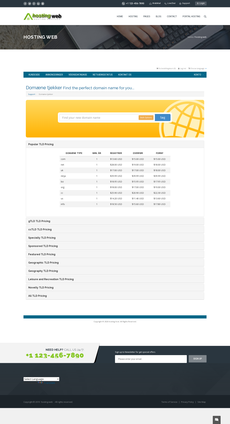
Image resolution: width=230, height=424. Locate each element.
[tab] (115, 144)
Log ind (182, 68)
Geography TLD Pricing (43, 270)
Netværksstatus (103, 74)
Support (186, 3)
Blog (158, 16)
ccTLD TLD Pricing (40, 229)
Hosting (133, 16)
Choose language (197, 68)
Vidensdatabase (78, 74)
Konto (198, 74)
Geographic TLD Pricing (43, 262)
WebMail (156, 3)
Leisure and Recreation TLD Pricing (51, 279)
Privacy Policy (187, 402)
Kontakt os (124, 74)
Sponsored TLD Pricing (43, 246)
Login (202, 3)
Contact (172, 16)
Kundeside (34, 74)
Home (120, 16)
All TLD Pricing (37, 295)
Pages (146, 16)
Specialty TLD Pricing (42, 237)
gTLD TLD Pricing (39, 221)
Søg (162, 117)
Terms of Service (169, 402)
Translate (49, 383)
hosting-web (47, 402)
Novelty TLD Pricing (41, 287)
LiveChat (171, 3)
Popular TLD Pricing (41, 144)
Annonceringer (54, 74)
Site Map (201, 402)
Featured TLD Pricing (41, 254)
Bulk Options (146, 117)
